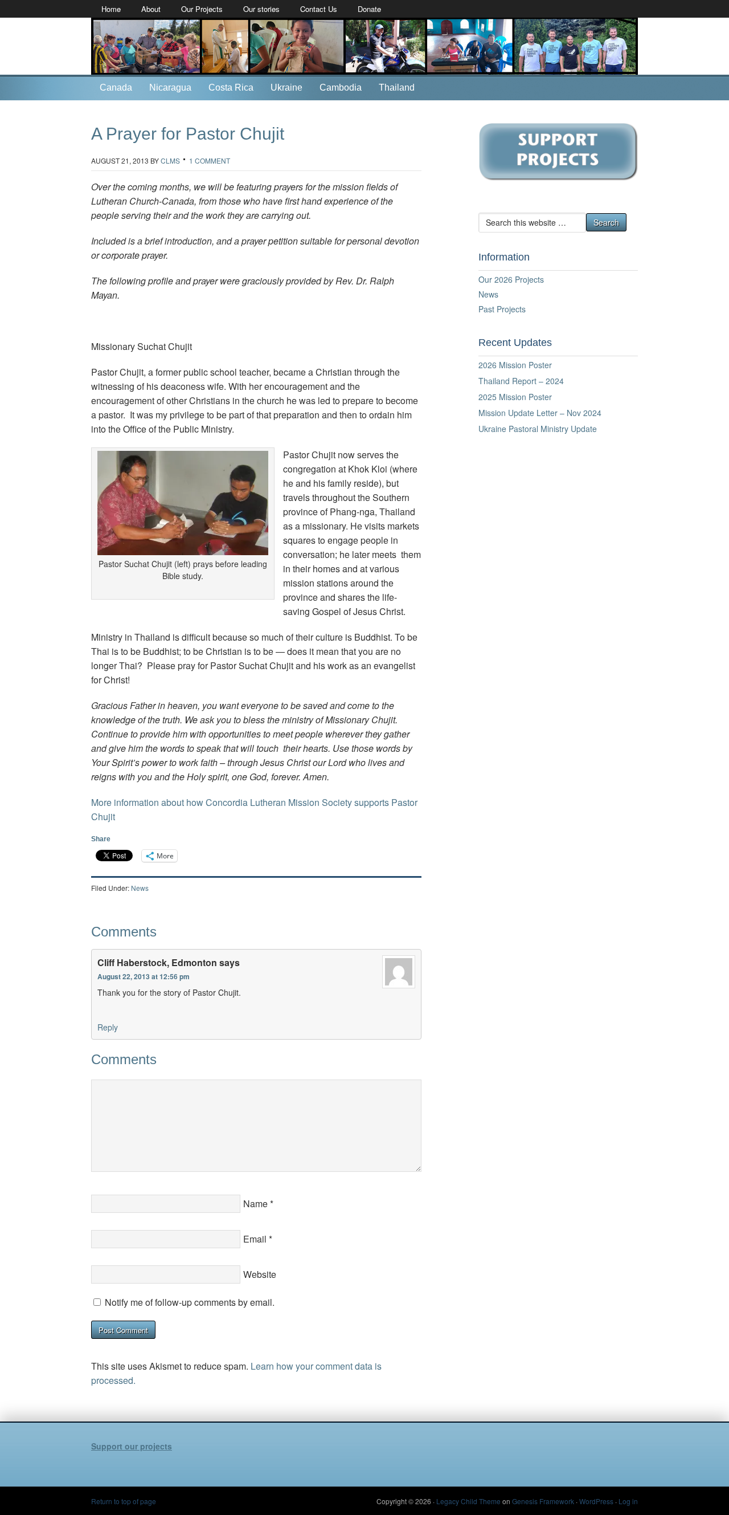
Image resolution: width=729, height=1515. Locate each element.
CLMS (170, 160)
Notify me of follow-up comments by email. (190, 1302)
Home (111, 8)
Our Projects (202, 8)
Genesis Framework (543, 1501)
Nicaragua (170, 87)
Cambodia (341, 87)
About (151, 8)
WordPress (596, 1501)
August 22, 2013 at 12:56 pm (143, 976)
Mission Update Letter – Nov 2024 (539, 412)
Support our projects (131, 1446)
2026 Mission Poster (515, 364)
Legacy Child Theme (468, 1501)
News (140, 888)
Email (255, 1238)
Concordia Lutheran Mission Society (364, 46)
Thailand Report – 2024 (521, 380)
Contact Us (318, 8)
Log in (628, 1501)
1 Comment (209, 160)
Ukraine (286, 87)
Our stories (261, 8)
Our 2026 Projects (511, 279)
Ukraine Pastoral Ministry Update (537, 428)
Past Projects (502, 309)
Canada (116, 87)
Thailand (397, 87)
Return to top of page (123, 1501)
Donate (369, 8)
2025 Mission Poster (515, 396)
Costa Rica (230, 87)
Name (255, 1203)
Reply (107, 1027)
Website (259, 1274)
